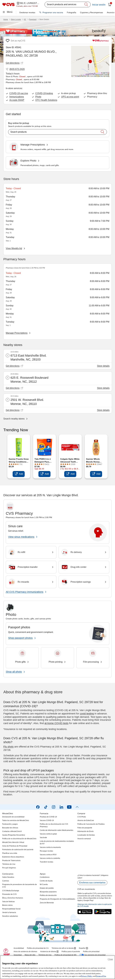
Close (110, 959)
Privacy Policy (87, 976)
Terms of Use (101, 976)
